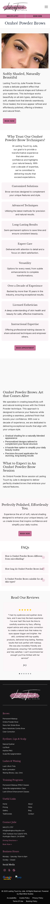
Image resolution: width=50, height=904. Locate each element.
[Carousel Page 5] (28, 673)
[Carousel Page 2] (21, 673)
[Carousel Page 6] (30, 673)
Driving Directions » (10, 840)
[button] (25, 557)
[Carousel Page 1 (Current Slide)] (19, 673)
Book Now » (7, 844)
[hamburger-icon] (46, 7)
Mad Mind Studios (26, 894)
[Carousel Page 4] (26, 673)
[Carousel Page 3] (23, 673)
